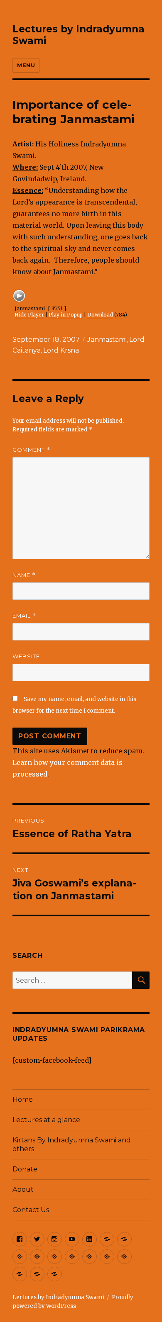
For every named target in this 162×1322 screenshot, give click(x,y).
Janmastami (107, 339)
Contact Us (30, 1210)
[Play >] (19, 295)
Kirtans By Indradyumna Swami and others (71, 1144)
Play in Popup (66, 315)
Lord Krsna (61, 350)
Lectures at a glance (46, 1120)
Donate (24, 1169)
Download (100, 315)
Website (26, 656)
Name (24, 575)
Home (22, 1099)
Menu (26, 65)
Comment (31, 449)
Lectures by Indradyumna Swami (58, 1297)
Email (24, 615)
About (23, 1189)
